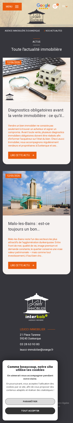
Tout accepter (30, 410)
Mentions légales (61, 403)
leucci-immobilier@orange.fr (36, 349)
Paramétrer (30, 401)
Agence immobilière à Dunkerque (22, 31)
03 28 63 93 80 (30, 344)
